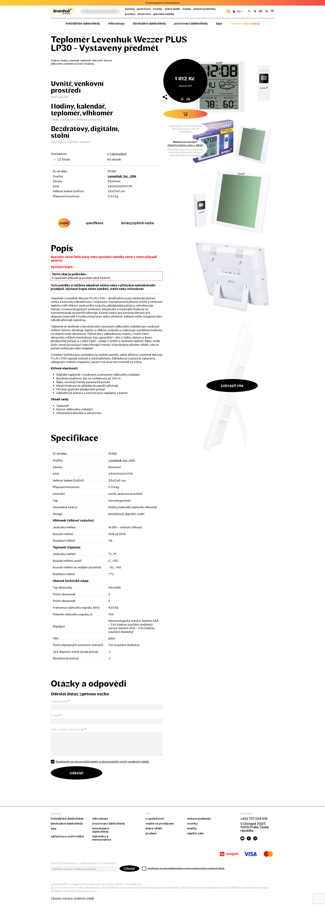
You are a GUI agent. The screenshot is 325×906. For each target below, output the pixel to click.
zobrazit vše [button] (232, 385)
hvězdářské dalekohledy (83, 23)
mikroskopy (116, 23)
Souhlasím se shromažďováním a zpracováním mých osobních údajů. (102, 761)
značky (186, 8)
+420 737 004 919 (253, 818)
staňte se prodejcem (160, 823)
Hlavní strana (58, 33)
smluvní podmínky (204, 8)
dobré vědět (172, 8)
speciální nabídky (164, 14)
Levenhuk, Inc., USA (122, 176)
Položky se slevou (90, 33)
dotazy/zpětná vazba (137, 223)
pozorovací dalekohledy (191, 23)
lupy (219, 23)
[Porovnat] (260, 11)
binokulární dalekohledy (149, 23)
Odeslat (129, 868)
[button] (249, 11)
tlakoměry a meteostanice (101, 838)
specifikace (94, 223)
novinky (157, 8)
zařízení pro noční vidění (67, 836)
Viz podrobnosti (172, 2)
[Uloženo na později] (254, 11)
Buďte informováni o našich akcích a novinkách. (84, 863)
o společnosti (155, 818)
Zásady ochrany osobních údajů (72, 898)
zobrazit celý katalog (244, 23)
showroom (144, 14)
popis (64, 223)
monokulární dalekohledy (100, 830)
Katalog (72, 33)
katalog (130, 8)
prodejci (130, 14)
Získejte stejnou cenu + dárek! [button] (185, 145)
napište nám (195, 833)
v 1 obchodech (117, 154)
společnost (144, 8)
